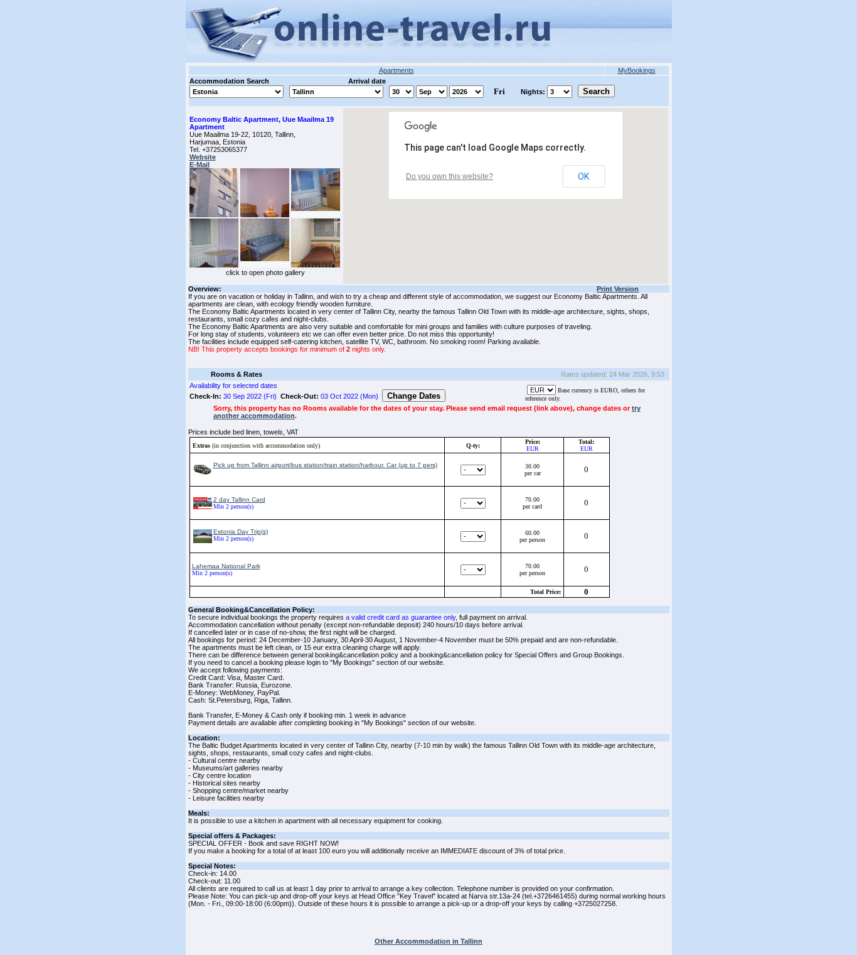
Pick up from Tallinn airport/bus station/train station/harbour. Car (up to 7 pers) (325, 464)
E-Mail (199, 164)
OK (583, 176)
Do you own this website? (449, 176)
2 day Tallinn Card (239, 499)
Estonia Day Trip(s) (240, 531)
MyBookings (637, 70)
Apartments (396, 70)
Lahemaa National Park (226, 566)
